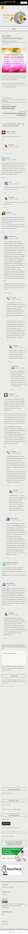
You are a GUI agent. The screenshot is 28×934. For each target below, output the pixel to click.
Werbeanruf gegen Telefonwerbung (9, 106)
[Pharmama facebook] (3, 793)
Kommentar (21, 662)
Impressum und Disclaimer (7, 887)
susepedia (9, 212)
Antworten (14, 133)
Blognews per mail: (14, 815)
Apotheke (11, 98)
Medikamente (5, 101)
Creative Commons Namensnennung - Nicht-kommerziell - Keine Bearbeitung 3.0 (14, 905)
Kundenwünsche (22, 99)
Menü (14, 28)
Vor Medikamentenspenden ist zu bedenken (14, 113)
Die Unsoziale (12, 236)
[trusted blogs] (5, 924)
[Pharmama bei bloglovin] (11, 793)
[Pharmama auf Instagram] (9, 793)
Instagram (16, 99)
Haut (13, 99)
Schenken (24, 2)
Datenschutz (4, 894)
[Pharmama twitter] (6, 793)
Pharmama (6, 44)
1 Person (9, 153)
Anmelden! (6, 823)
